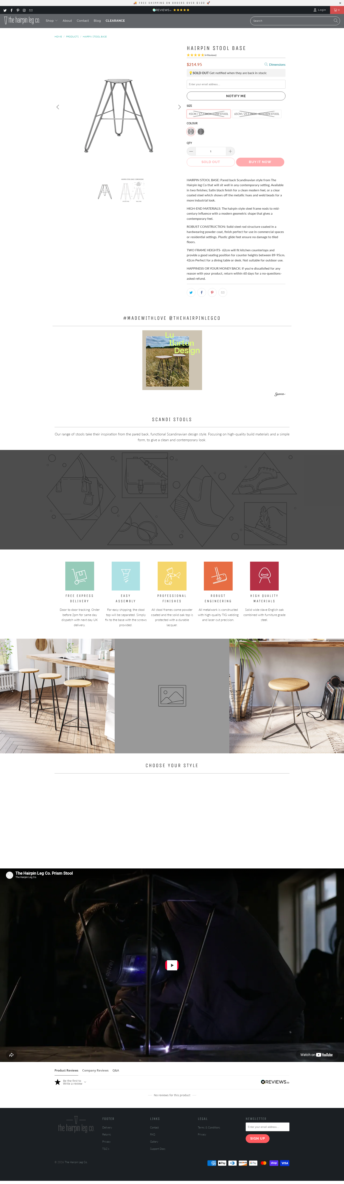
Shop (50, 20)
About (67, 20)
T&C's (105, 1148)
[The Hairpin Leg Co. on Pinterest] (18, 10)
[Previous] (58, 107)
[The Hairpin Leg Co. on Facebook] (11, 10)
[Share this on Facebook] (201, 292)
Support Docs (157, 1148)
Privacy (106, 1141)
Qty (189, 143)
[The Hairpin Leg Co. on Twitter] (5, 10)
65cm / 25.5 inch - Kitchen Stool (256, 113)
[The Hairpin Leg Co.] (22, 20)
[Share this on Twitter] (191, 292)
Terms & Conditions (209, 1127)
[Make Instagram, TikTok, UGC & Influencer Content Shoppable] (280, 395)
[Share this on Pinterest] (212, 292)
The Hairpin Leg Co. (76, 1162)
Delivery (107, 1127)
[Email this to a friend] (222, 292)
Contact (83, 20)
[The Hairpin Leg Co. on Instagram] (24, 10)
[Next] (179, 107)
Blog (97, 20)
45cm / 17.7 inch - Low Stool (208, 113)
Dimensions (276, 64)
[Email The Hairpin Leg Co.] (30, 10)
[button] (172, 360)
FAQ (152, 1134)
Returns (106, 1134)
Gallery (154, 1141)
